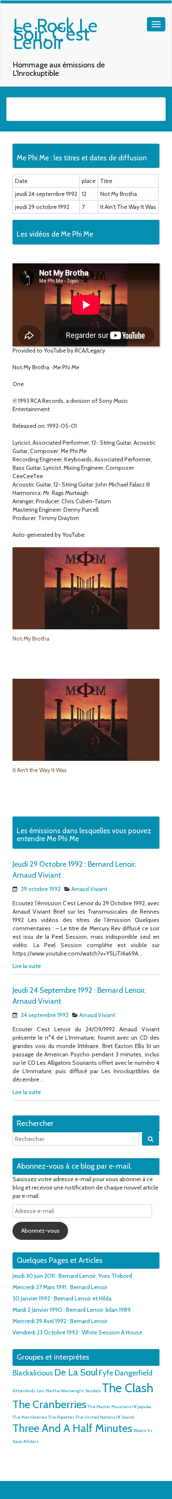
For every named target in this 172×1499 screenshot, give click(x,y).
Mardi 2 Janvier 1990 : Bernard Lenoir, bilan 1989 (72, 1310)
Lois (40, 1390)
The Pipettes (61, 1417)
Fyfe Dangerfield (125, 1372)
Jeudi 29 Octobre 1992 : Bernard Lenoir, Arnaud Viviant (75, 870)
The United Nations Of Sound (105, 1417)
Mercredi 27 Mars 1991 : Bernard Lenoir (60, 1287)
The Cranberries (49, 1404)
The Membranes (30, 1417)
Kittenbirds (24, 1390)
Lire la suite (27, 966)
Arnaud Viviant (89, 889)
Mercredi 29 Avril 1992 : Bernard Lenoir (60, 1321)
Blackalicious (33, 1372)
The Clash (127, 1388)
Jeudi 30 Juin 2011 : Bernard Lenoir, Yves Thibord (72, 1276)
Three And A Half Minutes (72, 1428)
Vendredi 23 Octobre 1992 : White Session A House (77, 1332)
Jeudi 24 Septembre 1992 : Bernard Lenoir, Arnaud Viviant (79, 996)
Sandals (93, 1390)
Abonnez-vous (40, 1230)
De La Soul (76, 1372)
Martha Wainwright (65, 1390)
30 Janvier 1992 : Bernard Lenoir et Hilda (62, 1298)
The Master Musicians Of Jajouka (119, 1406)
